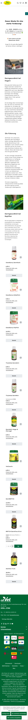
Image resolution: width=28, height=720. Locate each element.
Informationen (6, 629)
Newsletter (15, 665)
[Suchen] (17, 2)
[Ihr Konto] (23, 2)
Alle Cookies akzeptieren (14, 717)
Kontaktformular (14, 615)
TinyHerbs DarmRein (12, 395)
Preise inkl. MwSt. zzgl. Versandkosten (11, 269)
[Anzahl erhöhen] (10, 546)
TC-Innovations (20, 701)
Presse (22, 665)
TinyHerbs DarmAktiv (12, 363)
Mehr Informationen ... (14, 710)
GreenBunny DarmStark (13, 262)
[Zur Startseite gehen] (9, 3)
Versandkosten (5, 675)
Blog (14, 668)
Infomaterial (8, 663)
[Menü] (1, 2)
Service (3, 627)
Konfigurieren (6, 713)
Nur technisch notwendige (19, 713)
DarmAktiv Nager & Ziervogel (12, 430)
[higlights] (26, 13)
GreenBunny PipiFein (12, 327)
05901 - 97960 (5, 608)
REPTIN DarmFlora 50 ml (13, 531)
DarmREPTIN (10, 499)
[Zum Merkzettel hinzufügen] (20, 257)
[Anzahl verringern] (7, 546)
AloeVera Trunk (10, 568)
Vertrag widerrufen (7, 619)
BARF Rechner (6, 665)
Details (14, 275)
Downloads (18, 663)
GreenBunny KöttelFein (13, 295)
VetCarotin (9, 466)
